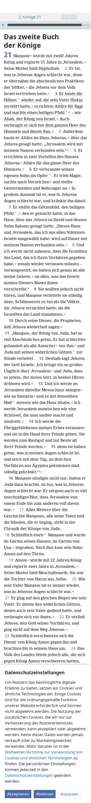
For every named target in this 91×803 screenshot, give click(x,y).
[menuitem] (7, 6)
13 (41, 383)
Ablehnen (44, 794)
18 (7, 535)
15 (53, 446)
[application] (45, 25)
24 (73, 648)
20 (74, 579)
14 (31, 421)
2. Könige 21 (30, 17)
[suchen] (85, 6)
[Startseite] (7, 6)
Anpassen (69, 794)
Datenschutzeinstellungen (29, 775)
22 (62, 616)
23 (7, 635)
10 (11, 320)
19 (11, 560)
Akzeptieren (18, 794)
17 (22, 509)
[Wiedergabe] (3, 25)
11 (7, 333)
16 (11, 478)
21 (7, 598)
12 (41, 358)
